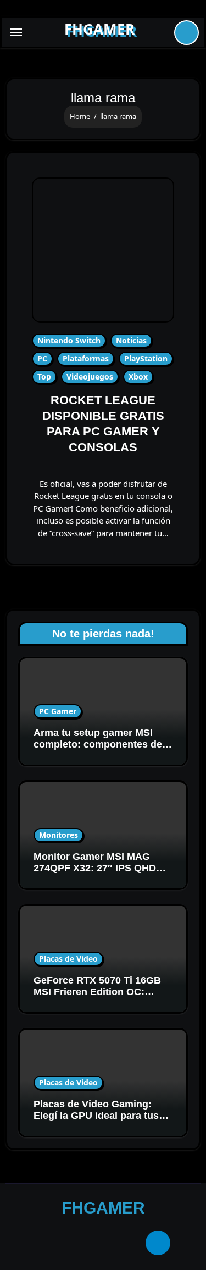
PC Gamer (57, 711)
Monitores (58, 835)
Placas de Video (68, 958)
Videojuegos (89, 376)
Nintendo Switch (69, 340)
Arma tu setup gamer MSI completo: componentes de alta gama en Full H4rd (98, 744)
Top (44, 376)
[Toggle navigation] (16, 32)
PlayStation (146, 358)
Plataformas (86, 358)
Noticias (131, 340)
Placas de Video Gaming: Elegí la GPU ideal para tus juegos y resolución (96, 1116)
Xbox (138, 376)
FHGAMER (99, 29)
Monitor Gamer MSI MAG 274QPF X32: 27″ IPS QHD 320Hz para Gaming (95, 868)
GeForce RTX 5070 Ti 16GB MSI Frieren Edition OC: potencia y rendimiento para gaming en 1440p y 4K (99, 998)
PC (42, 358)
